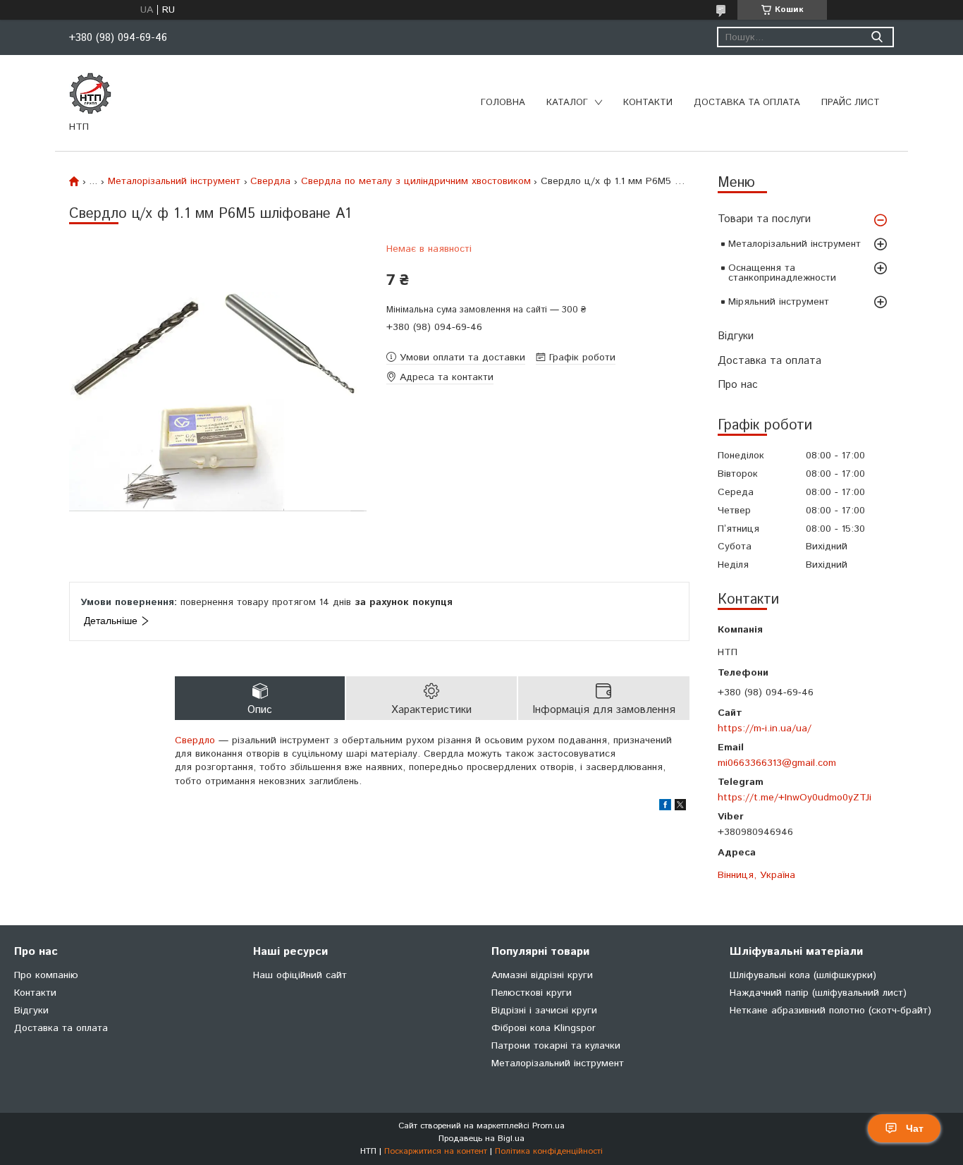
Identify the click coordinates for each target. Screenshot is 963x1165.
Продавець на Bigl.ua (481, 1139)
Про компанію (46, 975)
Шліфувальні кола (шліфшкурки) (803, 975)
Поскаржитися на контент (435, 1151)
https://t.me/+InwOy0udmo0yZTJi (794, 797)
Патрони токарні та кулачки (555, 1046)
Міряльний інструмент (778, 302)
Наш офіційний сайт (300, 975)
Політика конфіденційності (549, 1151)
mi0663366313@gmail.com (777, 762)
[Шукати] (877, 37)
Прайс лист (850, 102)
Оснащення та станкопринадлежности (782, 273)
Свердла (270, 181)
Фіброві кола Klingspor (543, 1028)
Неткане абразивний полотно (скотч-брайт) (830, 1011)
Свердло (195, 740)
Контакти (648, 102)
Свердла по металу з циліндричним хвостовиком (416, 181)
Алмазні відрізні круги (542, 975)
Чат (915, 1128)
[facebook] (665, 807)
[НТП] (90, 93)
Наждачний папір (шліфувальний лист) (818, 993)
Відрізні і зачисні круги (544, 1011)
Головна (503, 102)
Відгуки (736, 336)
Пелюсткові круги (531, 993)
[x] (680, 807)
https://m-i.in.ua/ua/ (764, 728)
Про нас (738, 384)
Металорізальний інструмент (794, 244)
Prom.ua (548, 1126)
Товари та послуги (764, 219)
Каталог (567, 102)
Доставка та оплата (747, 102)
